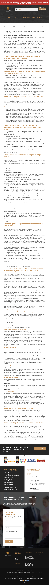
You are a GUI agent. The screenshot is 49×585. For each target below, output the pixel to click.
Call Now (40, 448)
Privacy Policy (27, 582)
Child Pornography (8, 482)
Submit (9, 541)
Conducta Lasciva (8, 486)
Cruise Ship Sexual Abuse (10, 489)
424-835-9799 (43, 7)
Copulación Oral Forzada (10, 487)
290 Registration (8, 472)
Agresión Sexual (8, 479)
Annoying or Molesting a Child (11, 474)
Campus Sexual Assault (10, 481)
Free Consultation (42, 9)
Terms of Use (22, 582)
